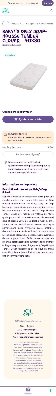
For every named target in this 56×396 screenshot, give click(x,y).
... (23, 23)
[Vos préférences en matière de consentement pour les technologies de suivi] (51, 391)
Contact (30, 326)
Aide (22, 326)
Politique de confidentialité (27, 333)
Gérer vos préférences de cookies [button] (28, 337)
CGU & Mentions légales (27, 329)
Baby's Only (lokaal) (11, 44)
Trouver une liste (15, 3)
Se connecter (32, 3)
